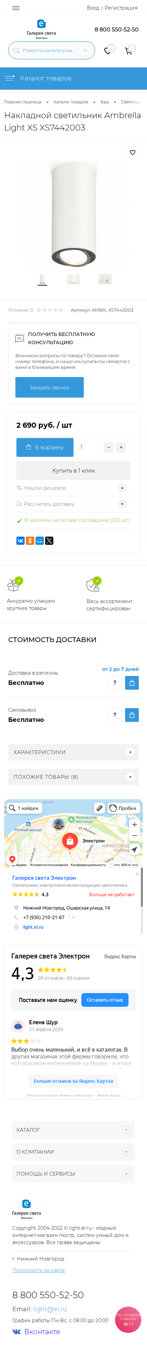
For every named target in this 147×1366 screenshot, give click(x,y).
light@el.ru (50, 1309)
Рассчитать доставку (49, 504)
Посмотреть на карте (38, 1270)
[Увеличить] (73, 214)
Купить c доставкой (132, 683)
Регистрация (121, 8)
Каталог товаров (44, 78)
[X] (49, 541)
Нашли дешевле (45, 488)
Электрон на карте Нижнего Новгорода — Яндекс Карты (73, 1094)
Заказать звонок (49, 388)
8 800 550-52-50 (117, 29)
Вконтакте (42, 1332)
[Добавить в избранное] (132, 153)
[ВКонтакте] (20, 541)
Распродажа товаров (128, 1319)
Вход (93, 8)
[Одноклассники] (30, 541)
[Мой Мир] (40, 541)
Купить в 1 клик (73, 470)
